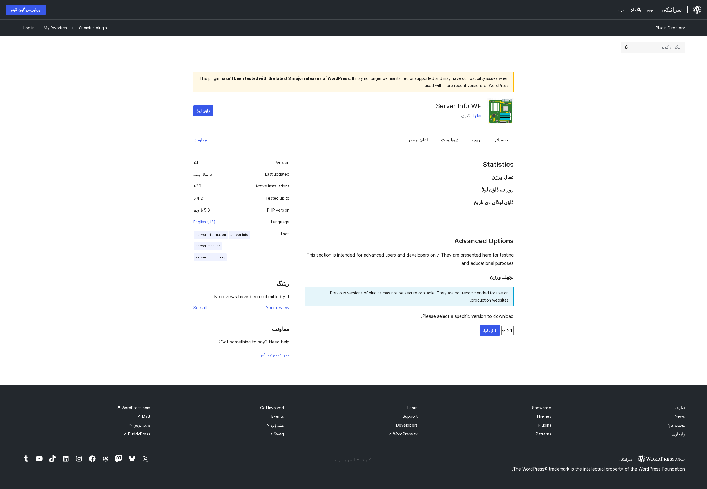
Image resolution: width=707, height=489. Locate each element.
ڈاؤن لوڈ (203, 111)
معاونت (200, 139)
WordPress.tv (403, 434)
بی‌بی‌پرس (139, 425)
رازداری (678, 434)
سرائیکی (625, 459)
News (680, 416)
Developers (407, 425)
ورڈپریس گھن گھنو (26, 9)
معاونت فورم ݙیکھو (274, 354)
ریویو (475, 139)
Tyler (477, 115)
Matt (143, 416)
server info (239, 234)
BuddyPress (136, 434)
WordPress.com (133, 407)
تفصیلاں (500, 139)
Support (410, 416)
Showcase (541, 407)
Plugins (544, 425)
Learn (412, 407)
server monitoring (210, 257)
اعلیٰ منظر (418, 139)
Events (277, 416)
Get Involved (272, 407)
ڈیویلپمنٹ (449, 139)
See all (200, 307)
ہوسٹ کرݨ (676, 425)
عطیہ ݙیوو (275, 425)
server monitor (208, 246)
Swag (276, 434)
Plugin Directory (670, 27)
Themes (543, 416)
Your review (277, 307)
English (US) (204, 222)
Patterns (543, 434)
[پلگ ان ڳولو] (626, 47)
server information (211, 234)
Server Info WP (459, 106)
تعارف (680, 407)
